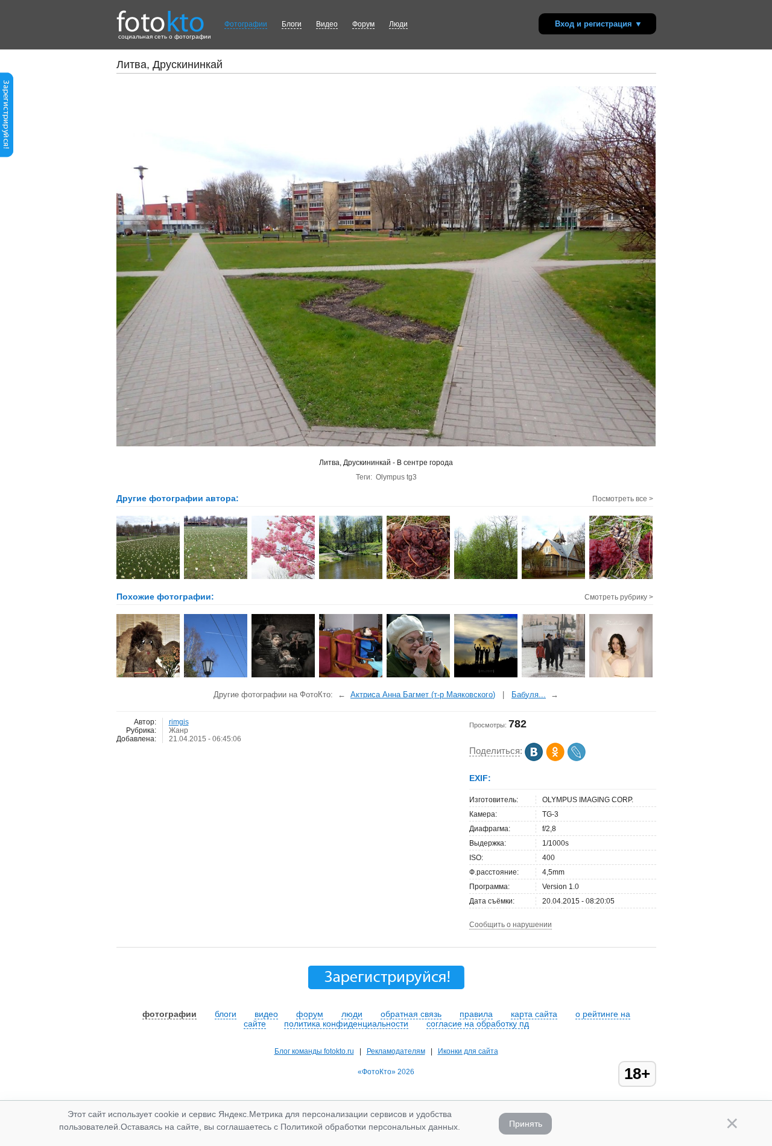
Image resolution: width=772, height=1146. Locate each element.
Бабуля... (528, 694)
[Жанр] (621, 676)
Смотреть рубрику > (618, 597)
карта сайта (534, 1014)
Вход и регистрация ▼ (598, 23)
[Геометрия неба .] (216, 676)
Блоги (292, 24)
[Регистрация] (6, 155)
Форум (363, 24)
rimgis (179, 722)
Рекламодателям (396, 1051)
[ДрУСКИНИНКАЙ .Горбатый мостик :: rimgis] (351, 578)
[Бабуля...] (419, 676)
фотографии (169, 1014)
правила (476, 1014)
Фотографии (245, 24)
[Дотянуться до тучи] (486, 676)
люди (351, 1014)
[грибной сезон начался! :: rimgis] (621, 578)
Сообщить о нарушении (510, 924)
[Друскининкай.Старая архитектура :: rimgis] (554, 578)
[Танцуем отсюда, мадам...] (284, 676)
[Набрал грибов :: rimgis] (419, 578)
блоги (225, 1014)
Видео (327, 24)
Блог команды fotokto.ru (314, 1051)
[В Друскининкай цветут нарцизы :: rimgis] (148, 578)
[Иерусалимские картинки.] (351, 676)
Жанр (178, 730)
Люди (398, 24)
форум (309, 1014)
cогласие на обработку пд (477, 1023)
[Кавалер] (148, 676)
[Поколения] (554, 676)
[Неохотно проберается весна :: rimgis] (486, 578)
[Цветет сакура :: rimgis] (284, 578)
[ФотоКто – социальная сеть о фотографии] (160, 17)
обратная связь (411, 1014)
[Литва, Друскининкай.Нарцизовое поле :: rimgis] (216, 578)
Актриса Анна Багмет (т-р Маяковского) (422, 694)
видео (266, 1014)
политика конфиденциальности (346, 1023)
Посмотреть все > (622, 499)
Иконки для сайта (468, 1051)
